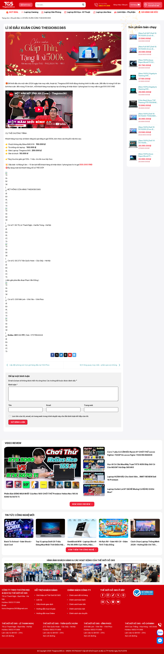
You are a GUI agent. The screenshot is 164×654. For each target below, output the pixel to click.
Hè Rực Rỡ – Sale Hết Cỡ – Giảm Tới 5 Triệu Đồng (113, 543)
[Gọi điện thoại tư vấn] (160, 624)
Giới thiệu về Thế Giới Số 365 (48, 595)
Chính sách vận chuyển (78, 613)
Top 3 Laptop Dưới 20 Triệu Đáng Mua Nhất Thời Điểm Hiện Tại (50, 543)
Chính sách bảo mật (77, 609)
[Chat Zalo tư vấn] (160, 632)
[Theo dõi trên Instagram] (108, 595)
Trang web (88, 405)
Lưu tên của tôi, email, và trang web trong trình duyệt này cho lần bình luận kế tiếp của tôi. (50, 416)
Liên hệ (39, 600)
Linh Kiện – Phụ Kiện (126, 12)
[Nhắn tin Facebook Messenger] (160, 640)
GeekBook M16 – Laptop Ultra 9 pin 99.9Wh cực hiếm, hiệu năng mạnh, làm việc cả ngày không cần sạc (81, 543)
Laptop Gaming (31, 12)
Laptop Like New (103, 12)
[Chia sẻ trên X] (57, 355)
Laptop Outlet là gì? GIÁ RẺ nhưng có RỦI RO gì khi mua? (130, 490)
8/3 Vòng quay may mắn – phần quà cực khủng (98, 365)
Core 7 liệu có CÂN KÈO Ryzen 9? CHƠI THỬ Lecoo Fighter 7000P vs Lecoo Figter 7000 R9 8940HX (131, 453)
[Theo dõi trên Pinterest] (113, 602)
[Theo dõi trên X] (118, 595)
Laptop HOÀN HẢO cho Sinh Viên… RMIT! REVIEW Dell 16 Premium (131, 478)
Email (48, 405)
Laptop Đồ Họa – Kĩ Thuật (78, 12)
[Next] (155, 525)
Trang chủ (5, 18)
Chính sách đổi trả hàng (78, 595)
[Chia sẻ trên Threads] (66, 355)
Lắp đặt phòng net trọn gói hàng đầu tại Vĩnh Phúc (29, 365)
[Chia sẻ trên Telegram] (74, 355)
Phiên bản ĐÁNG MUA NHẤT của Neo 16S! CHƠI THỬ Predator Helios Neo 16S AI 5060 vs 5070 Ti (41, 495)
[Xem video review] (42, 468)
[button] (26, 5)
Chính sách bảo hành (77, 600)
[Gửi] (83, 5)
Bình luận (13, 385)
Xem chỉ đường (8, 636)
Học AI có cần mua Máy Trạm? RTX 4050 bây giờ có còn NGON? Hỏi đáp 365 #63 (131, 466)
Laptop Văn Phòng (52, 12)
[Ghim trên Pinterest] (70, 355)
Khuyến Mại (15, 18)
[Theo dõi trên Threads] (123, 595)
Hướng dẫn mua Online (45, 613)
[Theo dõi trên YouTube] (118, 602)
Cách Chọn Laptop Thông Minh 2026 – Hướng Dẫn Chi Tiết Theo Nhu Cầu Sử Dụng (145, 543)
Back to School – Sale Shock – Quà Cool (18, 543)
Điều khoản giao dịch (44, 604)
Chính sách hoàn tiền (77, 604)
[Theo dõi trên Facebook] (102, 595)
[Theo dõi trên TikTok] (113, 595)
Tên (10, 405)
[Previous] (9, 525)
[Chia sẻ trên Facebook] (53, 355)
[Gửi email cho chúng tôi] (102, 602)
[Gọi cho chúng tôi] (108, 602)
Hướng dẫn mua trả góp (45, 609)
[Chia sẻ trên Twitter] (61, 355)
